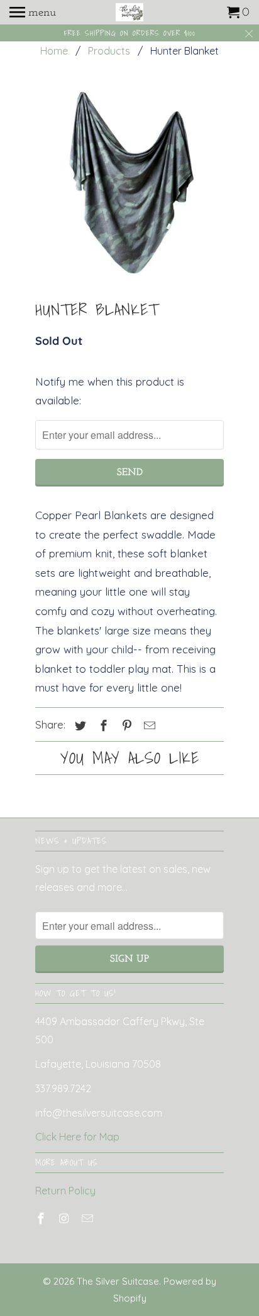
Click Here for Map (77, 1136)
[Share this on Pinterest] (125, 726)
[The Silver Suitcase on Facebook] (42, 1218)
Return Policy (65, 1190)
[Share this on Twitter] (79, 726)
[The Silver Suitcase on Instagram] (65, 1218)
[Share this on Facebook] (102, 726)
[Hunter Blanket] (129, 182)
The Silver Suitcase (118, 1281)
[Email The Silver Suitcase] (89, 1218)
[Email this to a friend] (148, 726)
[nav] (32, 12)
